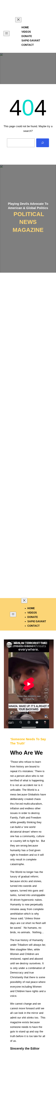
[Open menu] (6, 33)
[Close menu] (18, 19)
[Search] (42, 142)
